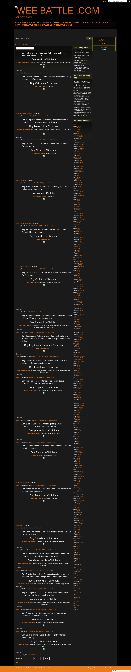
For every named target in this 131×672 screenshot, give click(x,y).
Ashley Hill (24, 655)
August (75, 126)
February (75, 137)
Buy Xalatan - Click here (44, 193)
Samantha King (25, 442)
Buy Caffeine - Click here (43, 279)
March (75, 135)
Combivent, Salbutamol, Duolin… (50, 433)
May (74, 131)
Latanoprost (51, 196)
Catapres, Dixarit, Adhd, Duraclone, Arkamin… (51, 541)
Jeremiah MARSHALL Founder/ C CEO (39, 668)
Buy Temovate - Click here (44, 322)
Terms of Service (110, 668)
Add (90, 38)
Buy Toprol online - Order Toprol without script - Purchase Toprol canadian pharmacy (82, 93)
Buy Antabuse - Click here (44, 495)
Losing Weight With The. (80, 59)
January (75, 138)
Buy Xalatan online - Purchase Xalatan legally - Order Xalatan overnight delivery (82, 109)
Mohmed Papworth (26, 140)
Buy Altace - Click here (44, 619)
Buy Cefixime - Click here (44, 83)
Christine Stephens (26, 356)
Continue (19, 70)
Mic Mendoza (25, 73)
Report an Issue (98, 668)
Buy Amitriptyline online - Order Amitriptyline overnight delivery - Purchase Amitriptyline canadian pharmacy (82, 115)
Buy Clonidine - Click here (44, 538)
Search (129, 1)
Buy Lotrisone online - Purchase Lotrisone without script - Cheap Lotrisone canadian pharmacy (81, 104)
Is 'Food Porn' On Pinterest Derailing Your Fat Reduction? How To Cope (81, 69)
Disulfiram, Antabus (50, 498)
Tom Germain (25, 183)
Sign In (105, 1)
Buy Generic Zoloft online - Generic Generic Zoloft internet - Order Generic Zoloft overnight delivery (82, 88)
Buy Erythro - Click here (44, 641)
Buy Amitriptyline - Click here (43, 580)
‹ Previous (19, 658)
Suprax (50, 86)
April (74, 133)
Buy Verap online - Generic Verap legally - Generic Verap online (81, 82)
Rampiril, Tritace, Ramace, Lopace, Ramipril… (51, 622)
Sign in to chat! (117, 670)
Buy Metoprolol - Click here (43, 126)
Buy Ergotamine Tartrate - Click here (44, 345)
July (74, 128)
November (76, 144)
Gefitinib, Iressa (51, 153)
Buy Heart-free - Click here (43, 236)
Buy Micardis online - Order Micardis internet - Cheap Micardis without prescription (81, 98)
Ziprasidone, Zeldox (50, 455)
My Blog (26, 38)
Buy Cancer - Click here (44, 150)
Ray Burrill (24, 226)
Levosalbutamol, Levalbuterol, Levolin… (51, 390)
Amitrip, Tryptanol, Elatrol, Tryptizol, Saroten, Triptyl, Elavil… (50, 584)
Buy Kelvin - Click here (44, 59)
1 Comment (53, 140)
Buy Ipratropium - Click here (44, 430)
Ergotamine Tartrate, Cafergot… (50, 282)
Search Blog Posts (36, 48)
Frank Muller (24, 116)
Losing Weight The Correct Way (82, 72)
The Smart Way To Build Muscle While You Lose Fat (82, 64)
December (76, 143)
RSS (17, 662)
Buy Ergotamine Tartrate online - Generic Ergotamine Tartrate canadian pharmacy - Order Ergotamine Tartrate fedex (46, 338)
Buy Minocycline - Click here (44, 599)
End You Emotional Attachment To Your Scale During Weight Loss (82, 52)
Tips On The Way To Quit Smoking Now (80, 61)
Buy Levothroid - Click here (43, 367)
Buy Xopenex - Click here (44, 387)
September (76, 148)
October (75, 146)
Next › (46, 658)
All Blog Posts (19, 38)
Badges (90, 668)
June (74, 130)
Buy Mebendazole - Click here (44, 560)
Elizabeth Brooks (26, 550)
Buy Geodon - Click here (44, 452)
